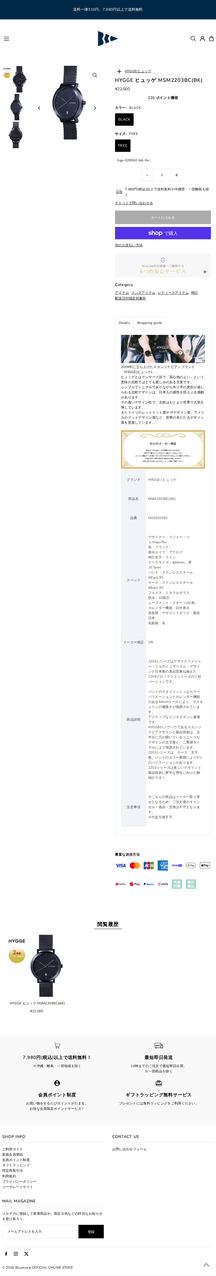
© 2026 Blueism (15, 1267)
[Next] (94, 108)
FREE (122, 145)
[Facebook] (6, 1254)
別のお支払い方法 (129, 245)
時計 (194, 292)
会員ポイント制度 (16, 1160)
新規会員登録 (12, 1154)
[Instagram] (16, 1254)
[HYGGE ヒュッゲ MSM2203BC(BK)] (37, 966)
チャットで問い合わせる (134, 203)
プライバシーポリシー (19, 1181)
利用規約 (9, 1176)
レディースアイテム (173, 292)
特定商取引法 (12, 1170)
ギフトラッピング (16, 1165)
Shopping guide (149, 323)
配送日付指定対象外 (130, 298)
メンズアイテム (143, 292)
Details (124, 323)
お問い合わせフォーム (129, 1149)
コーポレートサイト (17, 1187)
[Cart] (211, 38)
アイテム (122, 292)
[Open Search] (193, 38)
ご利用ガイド (12, 1149)
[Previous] (39, 108)
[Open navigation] (47, 38)
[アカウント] (202, 38)
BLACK (124, 119)
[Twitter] (26, 1254)
